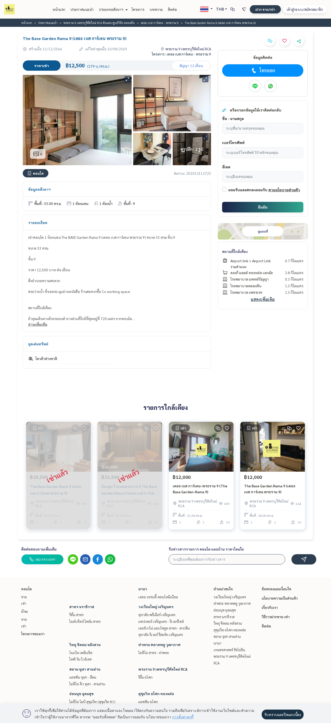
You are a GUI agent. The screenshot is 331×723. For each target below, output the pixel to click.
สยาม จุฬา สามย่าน (84, 669)
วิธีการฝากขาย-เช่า (276, 616)
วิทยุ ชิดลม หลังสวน (85, 644)
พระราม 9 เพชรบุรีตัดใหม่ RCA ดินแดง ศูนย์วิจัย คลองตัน (99, 23)
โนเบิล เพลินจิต (80, 652)
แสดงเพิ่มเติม (263, 299)
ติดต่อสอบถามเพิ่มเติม (39, 549)
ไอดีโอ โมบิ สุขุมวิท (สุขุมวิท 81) (92, 701)
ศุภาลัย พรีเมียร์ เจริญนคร (156, 614)
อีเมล (226, 166)
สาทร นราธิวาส (81, 606)
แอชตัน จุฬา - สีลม (82, 677)
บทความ (156, 9)
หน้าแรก (58, 9)
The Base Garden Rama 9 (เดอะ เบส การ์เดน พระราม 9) (269, 488)
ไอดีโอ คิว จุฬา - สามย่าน (87, 683)
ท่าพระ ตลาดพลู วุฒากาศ (159, 644)
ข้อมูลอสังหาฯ (39, 189)
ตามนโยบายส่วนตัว (284, 189)
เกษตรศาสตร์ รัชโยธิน (229, 649)
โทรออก (267, 70)
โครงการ (138, 9)
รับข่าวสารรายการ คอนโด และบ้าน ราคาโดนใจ (206, 549)
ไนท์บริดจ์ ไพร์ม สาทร (85, 621)
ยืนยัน (262, 207)
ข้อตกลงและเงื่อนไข (276, 588)
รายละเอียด (37, 222)
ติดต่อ (172, 9)
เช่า (23, 603)
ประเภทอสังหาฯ (111, 9)
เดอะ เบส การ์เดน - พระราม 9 (160, 23)
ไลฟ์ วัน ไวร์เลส (80, 659)
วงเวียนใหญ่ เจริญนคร (156, 606)
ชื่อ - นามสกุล (233, 118)
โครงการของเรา (32, 633)
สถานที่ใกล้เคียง (235, 251)
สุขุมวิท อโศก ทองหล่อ (156, 693)
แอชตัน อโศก (148, 701)
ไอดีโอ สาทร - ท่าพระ (153, 652)
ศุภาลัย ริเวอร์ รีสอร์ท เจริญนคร (160, 634)
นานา (142, 588)
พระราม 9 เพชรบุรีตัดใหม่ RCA (162, 669)
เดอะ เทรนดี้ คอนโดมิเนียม (158, 596)
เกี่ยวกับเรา (270, 607)
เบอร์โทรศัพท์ (233, 142)
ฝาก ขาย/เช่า (265, 9)
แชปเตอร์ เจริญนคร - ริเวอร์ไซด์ (161, 621)
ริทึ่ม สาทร (76, 614)
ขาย (24, 596)
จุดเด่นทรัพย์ (38, 343)
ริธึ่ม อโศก (145, 677)
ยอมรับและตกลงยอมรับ (247, 189)
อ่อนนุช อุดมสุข (81, 693)
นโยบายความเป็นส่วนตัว (280, 598)
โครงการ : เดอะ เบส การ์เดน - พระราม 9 (181, 54)
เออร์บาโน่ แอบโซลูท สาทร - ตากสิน (164, 628)
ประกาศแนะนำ (82, 9)
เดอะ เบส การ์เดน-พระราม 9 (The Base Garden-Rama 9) (200, 488)
